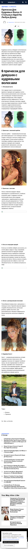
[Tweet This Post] (12, 26)
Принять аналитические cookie (11, 542)
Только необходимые (8, 545)
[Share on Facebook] (9, 26)
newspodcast (11, 22)
